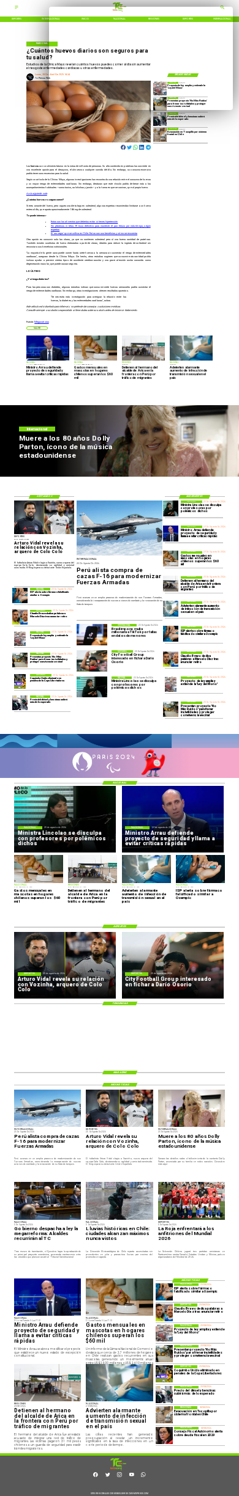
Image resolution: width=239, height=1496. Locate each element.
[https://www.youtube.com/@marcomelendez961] (132, 1476)
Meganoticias (41, 321)
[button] (37, 328)
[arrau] (170, 533)
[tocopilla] (160, 134)
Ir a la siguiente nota (36, 193)
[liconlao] (170, 508)
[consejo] (164, 1435)
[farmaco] (170, 634)
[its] (170, 609)
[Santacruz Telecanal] (16, 9)
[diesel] (160, 119)
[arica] (170, 584)
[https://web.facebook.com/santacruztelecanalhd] (96, 1476)
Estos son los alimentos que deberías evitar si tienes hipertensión (84, 221)
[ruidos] (170, 709)
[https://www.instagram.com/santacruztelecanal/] (119, 1476)
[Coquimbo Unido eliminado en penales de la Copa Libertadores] (19, 681)
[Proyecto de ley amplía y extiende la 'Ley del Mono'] (170, 684)
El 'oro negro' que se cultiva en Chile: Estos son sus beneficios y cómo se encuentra (94, 233)
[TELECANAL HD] (118, 1470)
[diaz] (170, 659)
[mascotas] (170, 558)
